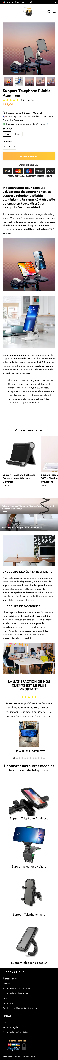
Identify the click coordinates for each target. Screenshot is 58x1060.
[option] (29, 48)
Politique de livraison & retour (16, 988)
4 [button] (22, 758)
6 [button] (27, 758)
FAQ (5, 998)
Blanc (18, 133)
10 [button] (38, 758)
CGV (5, 1022)
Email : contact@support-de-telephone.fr (21, 1008)
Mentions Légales (11, 1027)
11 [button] (41, 758)
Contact (6, 983)
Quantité (8, 141)
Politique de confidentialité (15, 1032)
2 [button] (17, 758)
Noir (7, 133)
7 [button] (30, 758)
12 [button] (44, 758)
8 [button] (33, 758)
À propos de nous (11, 978)
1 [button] (14, 758)
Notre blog (8, 1003)
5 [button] (25, 758)
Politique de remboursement (16, 993)
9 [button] (36, 758)
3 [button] (19, 758)
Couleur (8, 129)
